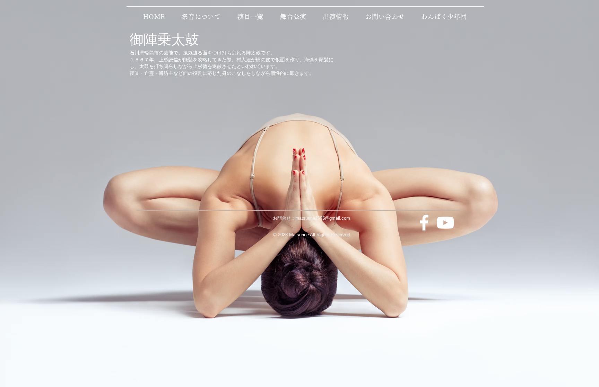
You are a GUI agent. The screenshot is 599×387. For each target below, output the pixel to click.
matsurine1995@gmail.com (322, 218)
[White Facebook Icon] (424, 222)
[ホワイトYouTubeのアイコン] (445, 222)
